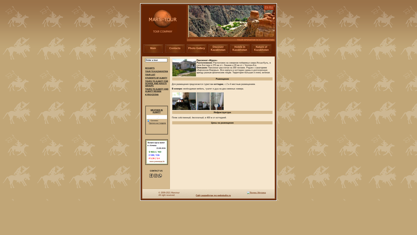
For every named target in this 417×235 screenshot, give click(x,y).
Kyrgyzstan (151, 95)
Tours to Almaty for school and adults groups (156, 83)
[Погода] (152, 120)
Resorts (150, 68)
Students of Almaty (156, 78)
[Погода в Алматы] (157, 118)
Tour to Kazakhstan (156, 71)
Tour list (150, 75)
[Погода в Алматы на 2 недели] (157, 123)
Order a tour (152, 60)
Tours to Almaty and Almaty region (156, 90)
